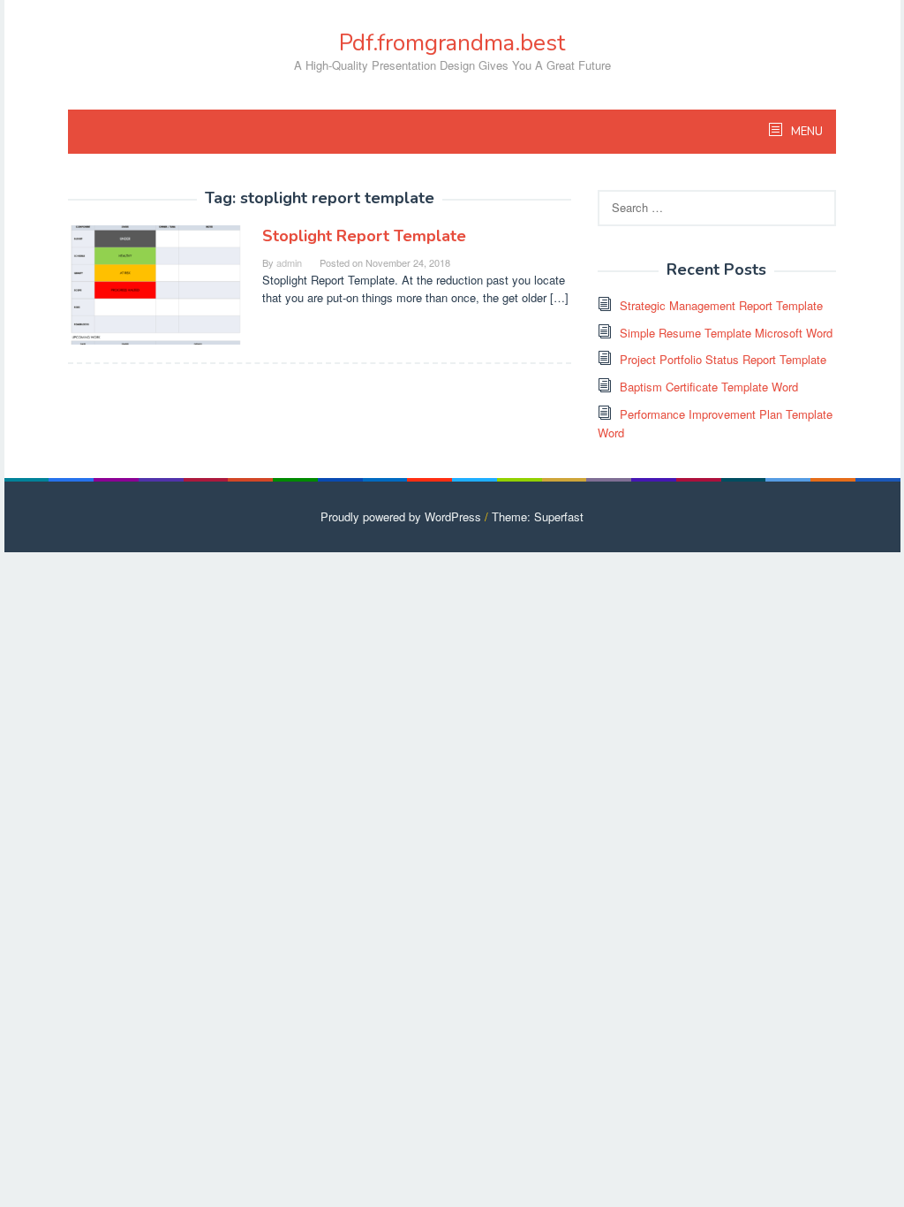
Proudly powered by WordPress (400, 516)
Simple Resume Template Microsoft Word (726, 332)
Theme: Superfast (538, 516)
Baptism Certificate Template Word (709, 386)
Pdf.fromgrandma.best (452, 42)
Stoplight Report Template (364, 236)
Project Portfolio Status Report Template (723, 359)
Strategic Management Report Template (721, 305)
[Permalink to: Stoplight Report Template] (156, 283)
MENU (805, 132)
